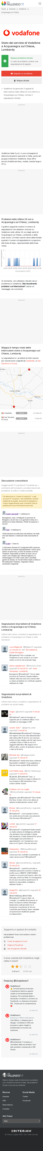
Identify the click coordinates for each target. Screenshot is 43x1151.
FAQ (4, 1100)
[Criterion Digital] (21, 1131)
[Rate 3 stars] (21, 966)
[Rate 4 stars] (26, 966)
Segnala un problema (23, 73)
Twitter (25, 1096)
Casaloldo (30, 361)
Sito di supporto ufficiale (16, 949)
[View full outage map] (21, 388)
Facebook (26, 1100)
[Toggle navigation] (40, 3)
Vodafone (22, 9)
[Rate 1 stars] (13, 966)
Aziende (12, 9)
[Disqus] (21, 538)
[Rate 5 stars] (30, 966)
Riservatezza (8, 1105)
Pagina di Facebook (15, 945)
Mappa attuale (23, 80)
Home (3, 9)
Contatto (6, 1109)
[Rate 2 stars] (17, 966)
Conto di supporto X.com (17, 941)
